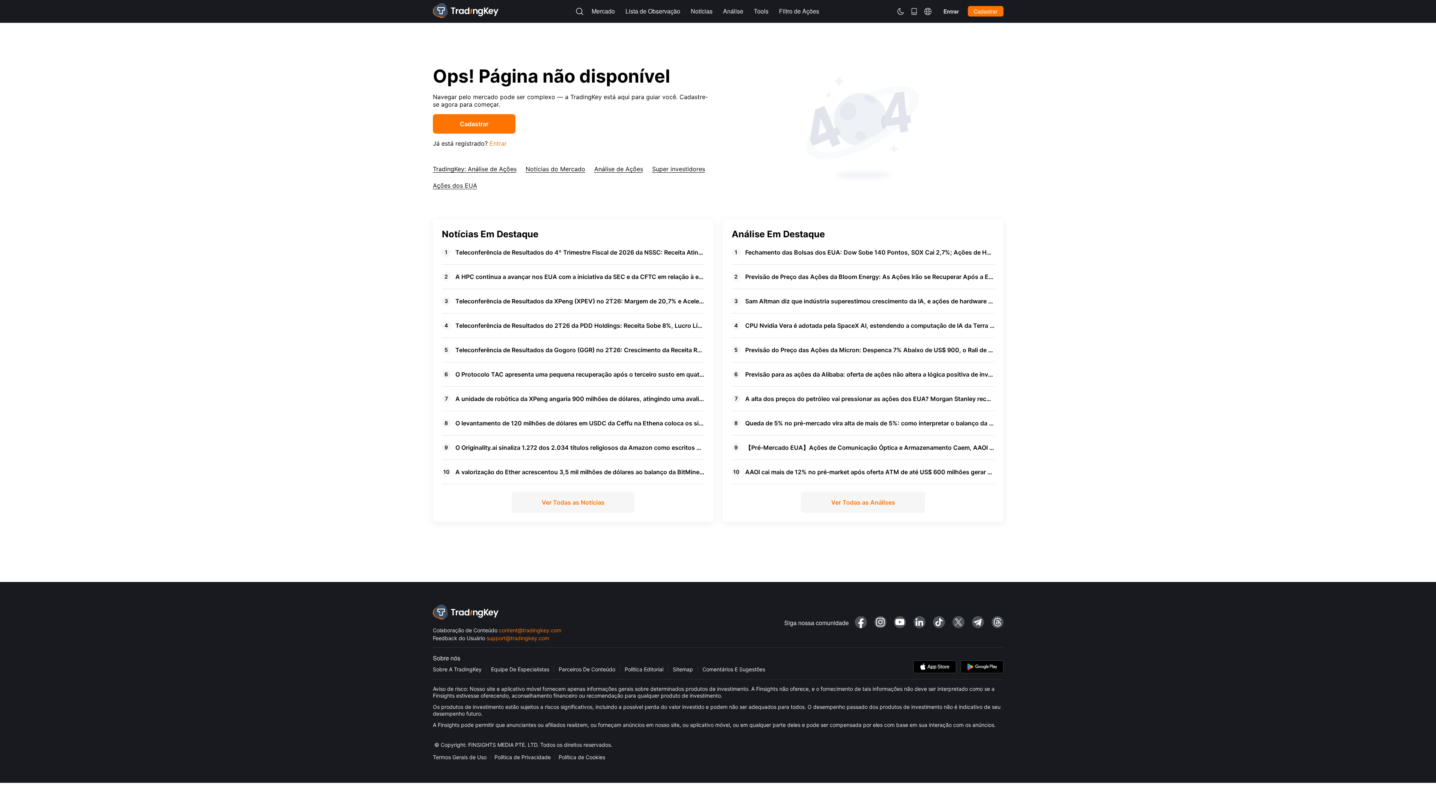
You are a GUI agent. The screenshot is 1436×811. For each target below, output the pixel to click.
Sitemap (683, 669)
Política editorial (644, 669)
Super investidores (678, 169)
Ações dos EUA (455, 185)
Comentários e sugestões (733, 669)
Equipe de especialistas (520, 669)
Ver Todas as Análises (863, 502)
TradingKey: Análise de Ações (475, 169)
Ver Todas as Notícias (573, 502)
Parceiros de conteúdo (587, 669)
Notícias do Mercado (555, 169)
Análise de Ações (618, 169)
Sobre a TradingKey (457, 669)
